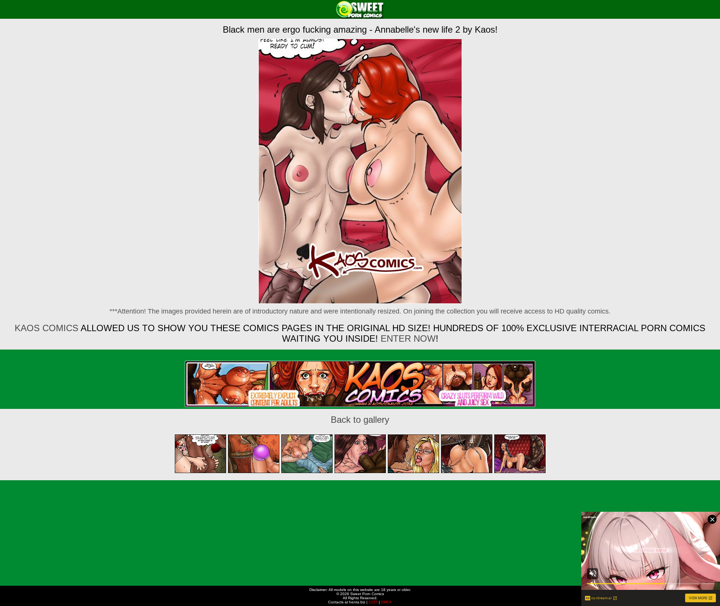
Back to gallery (360, 420)
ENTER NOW (407, 338)
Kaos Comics (46, 328)
